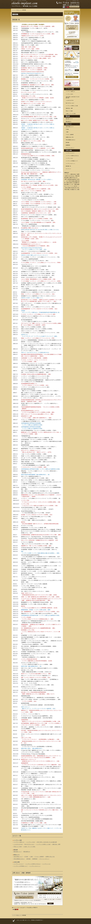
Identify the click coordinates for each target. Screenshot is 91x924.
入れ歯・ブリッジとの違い (30, 846)
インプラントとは (46, 863)
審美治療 (16, 849)
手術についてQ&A (18, 846)
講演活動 (28, 858)
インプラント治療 (18, 840)
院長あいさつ (19, 10)
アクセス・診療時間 (39, 856)
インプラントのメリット (35, 866)
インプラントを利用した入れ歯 (43, 844)
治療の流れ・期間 (56, 844)
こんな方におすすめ (18, 844)
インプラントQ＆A (31, 842)
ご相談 (31, 856)
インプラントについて (19, 863)
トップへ (13, 10)
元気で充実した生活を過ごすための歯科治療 (47, 842)
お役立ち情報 (17, 862)
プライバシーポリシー (44, 858)
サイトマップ (68, 168)
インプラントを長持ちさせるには (33, 863)
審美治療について (18, 851)
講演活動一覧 (16, 19)
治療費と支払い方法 (50, 856)
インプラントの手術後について (21, 866)
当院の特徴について (18, 856)
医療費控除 (34, 858)
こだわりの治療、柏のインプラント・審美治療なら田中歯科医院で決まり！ (31, 920)
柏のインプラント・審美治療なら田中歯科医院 (18, 0)
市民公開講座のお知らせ (19, 858)
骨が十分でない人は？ (29, 844)
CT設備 (26, 856)
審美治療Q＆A (27, 851)
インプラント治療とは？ (19, 842)
